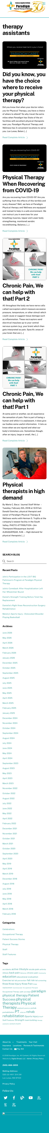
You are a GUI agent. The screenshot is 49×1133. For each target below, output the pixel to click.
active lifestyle (20, 969)
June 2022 (7, 808)
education (9, 976)
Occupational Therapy (12, 934)
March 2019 (7, 874)
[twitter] (6, 1097)
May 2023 (7, 773)
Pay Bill (20, 1049)
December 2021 (9, 828)
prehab (33, 1008)
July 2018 (6, 889)
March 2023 (8, 783)
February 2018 (9, 914)
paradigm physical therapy (24, 993)
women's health (15, 1024)
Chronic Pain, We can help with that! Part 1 (22, 400)
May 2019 (6, 864)
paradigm (27, 992)
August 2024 (8, 738)
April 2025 (7, 698)
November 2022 (9, 788)
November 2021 (9, 833)
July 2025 (6, 683)
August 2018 (8, 884)
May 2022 (6, 813)
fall (12, 980)
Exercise (6, 980)
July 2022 (6, 803)
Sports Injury (32, 1016)
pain (21, 992)
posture (27, 1008)
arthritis (43, 969)
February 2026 (9, 653)
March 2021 (7, 843)
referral (23, 1012)
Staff (4, 949)
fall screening (40, 980)
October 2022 (8, 793)
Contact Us (7, 1049)
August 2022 (8, 798)
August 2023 (8, 768)
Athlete (5, 973)
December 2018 (9, 879)
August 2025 (8, 678)
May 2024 (7, 753)
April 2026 (7, 643)
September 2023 (10, 763)
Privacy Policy (38, 1059)
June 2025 (7, 688)
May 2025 (7, 693)
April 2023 (7, 778)
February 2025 (9, 708)
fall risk (31, 980)
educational (22, 977)
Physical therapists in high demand (23, 491)
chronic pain (32, 973)
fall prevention (20, 980)
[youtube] (31, 1097)
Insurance (6, 1045)
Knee (5, 983)
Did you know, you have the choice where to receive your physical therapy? (23, 87)
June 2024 (7, 748)
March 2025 (8, 703)
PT (17, 1011)
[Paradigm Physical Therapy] (26, 12)
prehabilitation (8, 1012)
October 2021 (8, 838)
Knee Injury (15, 983)
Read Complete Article (13, 137)
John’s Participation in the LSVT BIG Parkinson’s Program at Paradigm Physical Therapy (22, 580)
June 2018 (7, 894)
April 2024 (7, 758)
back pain (14, 972)
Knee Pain (27, 983)
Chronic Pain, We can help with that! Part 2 (22, 292)
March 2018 (7, 909)
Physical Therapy (10, 944)
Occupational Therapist (30, 988)
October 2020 (8, 848)
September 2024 (10, 733)
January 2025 (8, 713)
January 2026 (8, 658)
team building (31, 1020)
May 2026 (6, 638)
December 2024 (10, 718)
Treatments (21, 1042)
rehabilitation (13, 1016)
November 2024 (10, 723)
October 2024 (8, 728)
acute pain (34, 969)
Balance (23, 973)
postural (20, 1008)
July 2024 (6, 743)
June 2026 (7, 633)
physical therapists (16, 1001)
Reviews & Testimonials (34, 1045)
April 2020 (7, 858)
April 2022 (7, 818)
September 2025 (10, 673)
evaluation (33, 977)
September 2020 (10, 854)
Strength (19, 1020)
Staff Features (9, 954)
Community (42, 973)
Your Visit (33, 1042)
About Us (6, 1042)
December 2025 (10, 663)
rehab (30, 1012)
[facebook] (14, 1097)
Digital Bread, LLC (18, 1059)
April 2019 (7, 868)
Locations (17, 1045)
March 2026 (7, 648)
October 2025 (8, 668)
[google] (39, 1097)
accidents (6, 969)
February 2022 (9, 823)
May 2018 (6, 899)
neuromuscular (17, 988)
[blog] (22, 1097)
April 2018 (7, 904)
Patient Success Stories (13, 939)
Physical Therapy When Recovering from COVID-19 (23, 183)
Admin (29, 1059)
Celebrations (8, 929)
